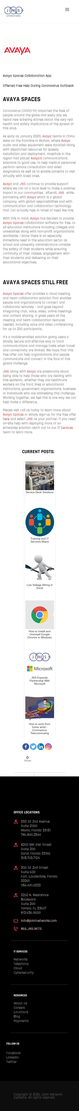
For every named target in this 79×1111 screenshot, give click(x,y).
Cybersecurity (24, 972)
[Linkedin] (40, 744)
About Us (20, 1003)
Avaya (46, 136)
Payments (21, 1021)
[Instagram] (48, 744)
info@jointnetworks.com (39, 921)
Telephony (21, 964)
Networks (20, 959)
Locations (21, 1012)
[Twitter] (33, 744)
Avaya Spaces (13, 223)
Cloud (18, 968)
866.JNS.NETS (31, 929)
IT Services (65, 428)
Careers (19, 1007)
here (6, 419)
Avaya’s (36, 158)
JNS (23, 184)
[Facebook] (25, 744)
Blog (17, 1016)
